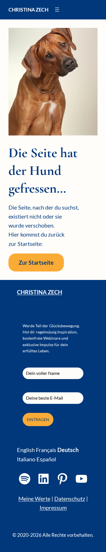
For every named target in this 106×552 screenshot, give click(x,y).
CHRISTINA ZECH (39, 292)
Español (46, 459)
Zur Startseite (36, 262)
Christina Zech (28, 9)
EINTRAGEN (38, 419)
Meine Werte (34, 498)
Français (46, 449)
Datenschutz (69, 498)
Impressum (53, 507)
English (26, 449)
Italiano (26, 459)
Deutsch (68, 449)
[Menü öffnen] (57, 9)
